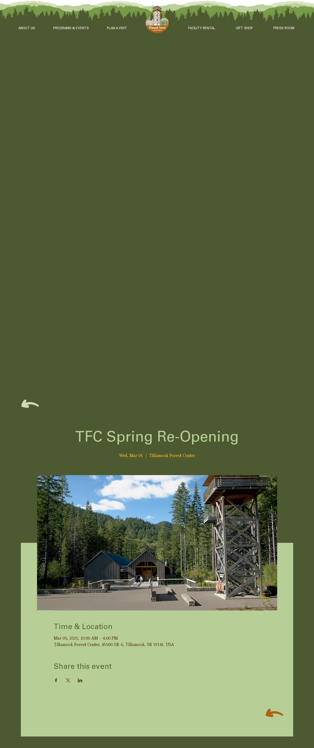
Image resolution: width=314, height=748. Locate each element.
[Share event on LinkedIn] (80, 680)
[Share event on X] (68, 680)
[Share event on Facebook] (56, 680)
